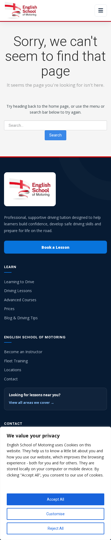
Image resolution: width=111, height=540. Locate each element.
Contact (11, 378)
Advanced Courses (20, 299)
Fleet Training (16, 360)
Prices (9, 308)
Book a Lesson (55, 247)
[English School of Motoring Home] (21, 10)
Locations (12, 369)
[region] (55, 483)
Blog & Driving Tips (21, 317)
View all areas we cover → (31, 402)
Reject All (56, 528)
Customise (55, 514)
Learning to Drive (19, 281)
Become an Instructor (23, 351)
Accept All (55, 499)
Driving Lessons (18, 290)
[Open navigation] (101, 10)
